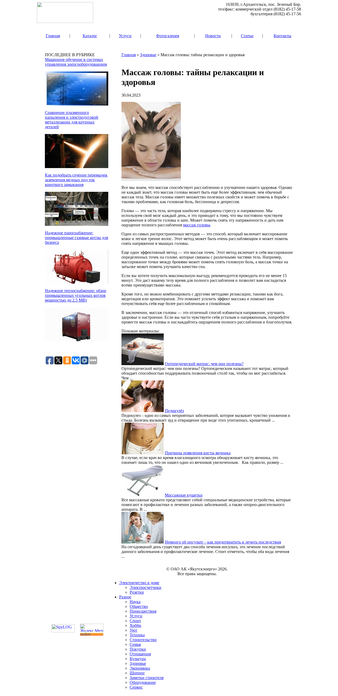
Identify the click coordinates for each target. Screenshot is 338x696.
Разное (125, 597)
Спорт (135, 620)
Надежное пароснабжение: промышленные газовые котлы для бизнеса (76, 238)
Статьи (247, 36)
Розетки (137, 592)
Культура (138, 658)
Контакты (282, 36)
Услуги (125, 36)
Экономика (140, 668)
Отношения (140, 654)
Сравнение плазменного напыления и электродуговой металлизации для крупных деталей (71, 119)
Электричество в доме (139, 582)
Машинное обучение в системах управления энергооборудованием (76, 61)
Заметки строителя (146, 677)
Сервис (136, 687)
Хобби (135, 625)
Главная (53, 36)
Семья (135, 644)
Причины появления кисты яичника (198, 453)
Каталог (90, 36)
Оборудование (143, 682)
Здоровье (148, 55)
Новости (213, 36)
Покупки (138, 649)
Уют (133, 630)
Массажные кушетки (184, 495)
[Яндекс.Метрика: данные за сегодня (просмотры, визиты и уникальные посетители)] (91, 628)
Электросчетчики (145, 587)
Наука (135, 601)
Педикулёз (174, 410)
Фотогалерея (167, 36)
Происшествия (143, 611)
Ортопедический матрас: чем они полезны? (204, 363)
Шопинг (137, 673)
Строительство (143, 639)
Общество (139, 606)
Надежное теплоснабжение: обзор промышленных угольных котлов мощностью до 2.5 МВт (75, 295)
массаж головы (196, 225)
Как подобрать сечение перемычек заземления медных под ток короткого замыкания (76, 180)
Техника (137, 635)
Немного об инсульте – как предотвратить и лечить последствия (223, 542)
